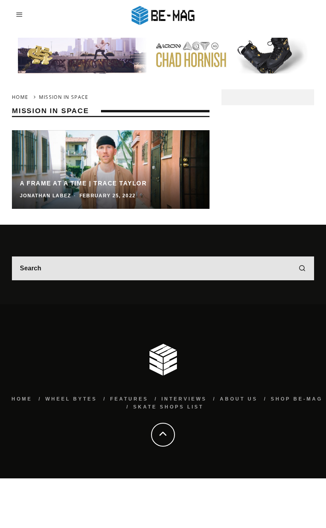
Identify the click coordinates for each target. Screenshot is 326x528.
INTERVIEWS (184, 399)
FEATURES (129, 399)
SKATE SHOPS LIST (168, 407)
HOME (22, 399)
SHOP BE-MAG (296, 399)
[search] (302, 268)
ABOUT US (239, 399)
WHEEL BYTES (71, 399)
